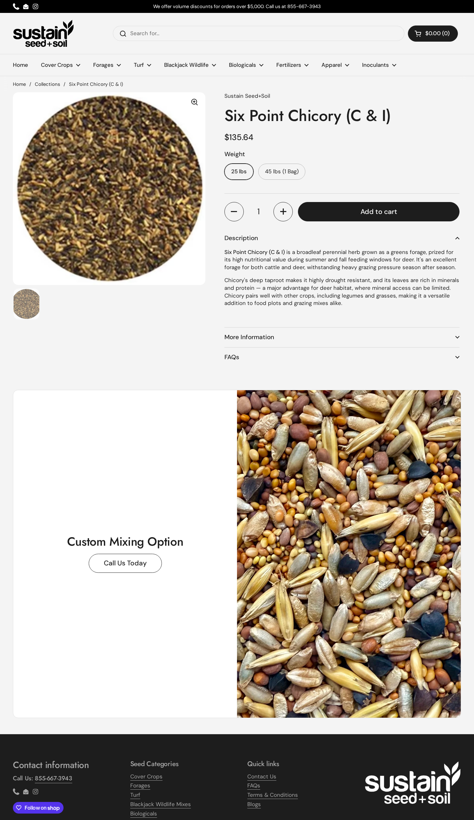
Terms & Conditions (272, 794)
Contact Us (261, 776)
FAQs (253, 785)
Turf (135, 794)
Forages (140, 785)
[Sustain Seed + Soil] (43, 33)
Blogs (254, 804)
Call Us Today (125, 563)
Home (19, 84)
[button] (234, 211)
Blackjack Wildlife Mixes (160, 804)
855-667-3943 (53, 778)
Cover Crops (146, 776)
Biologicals (143, 813)
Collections (47, 84)
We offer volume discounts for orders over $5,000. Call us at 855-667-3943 (237, 6)
